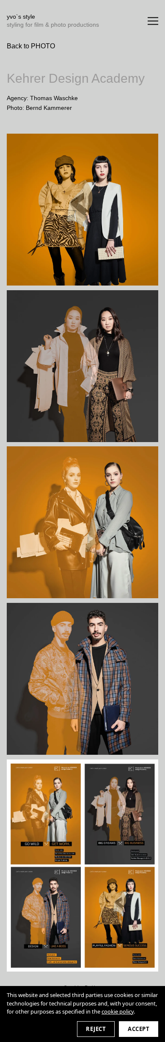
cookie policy (118, 1011)
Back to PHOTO (31, 46)
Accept (138, 1029)
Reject (96, 1029)
